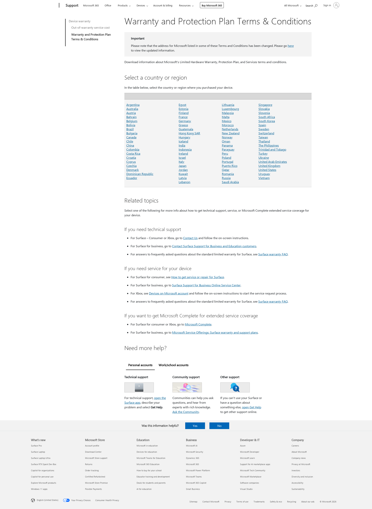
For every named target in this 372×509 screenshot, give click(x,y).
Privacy (228, 501)
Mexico (226, 121)
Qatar (225, 170)
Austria (131, 113)
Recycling (291, 501)
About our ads (307, 501)
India (182, 145)
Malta (225, 117)
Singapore (265, 105)
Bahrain (131, 117)
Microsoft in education (147, 445)
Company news (299, 458)
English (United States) (47, 500)
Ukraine (263, 157)
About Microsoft (299, 451)
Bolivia (130, 125)
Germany (185, 121)
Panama (227, 145)
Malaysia (228, 113)
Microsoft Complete (198, 324)
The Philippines (268, 145)
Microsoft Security (194, 451)
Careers (295, 445)
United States (267, 170)
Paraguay (228, 149)
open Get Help (251, 407)
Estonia (183, 109)
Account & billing (162, 5)
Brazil (130, 129)
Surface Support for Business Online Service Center (206, 285)
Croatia (131, 157)
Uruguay (264, 174)
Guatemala (186, 129)
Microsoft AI (191, 445)
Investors (296, 470)
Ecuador (131, 178)
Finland (184, 113)
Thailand (264, 141)
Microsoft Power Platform (198, 470)
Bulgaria (131, 133)
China (130, 145)
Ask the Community (185, 412)
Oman (226, 141)
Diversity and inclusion (302, 476)
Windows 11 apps (39, 489)
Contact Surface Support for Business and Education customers (214, 246)
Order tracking (92, 470)
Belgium (131, 121)
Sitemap (193, 501)
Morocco (228, 125)
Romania (228, 174)
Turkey (263, 153)
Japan (182, 166)
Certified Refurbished (95, 476)
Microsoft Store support (96, 458)
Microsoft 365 (91, 5)
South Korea (266, 121)
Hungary (184, 137)
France (183, 117)
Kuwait (183, 174)
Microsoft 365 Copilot (196, 482)
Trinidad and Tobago (272, 149)
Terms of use (242, 501)
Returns (88, 464)
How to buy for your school (149, 470)
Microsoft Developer (249, 451)
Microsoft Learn (247, 458)
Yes (195, 426)
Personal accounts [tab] (140, 365)
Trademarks (259, 501)
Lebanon (184, 182)
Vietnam (264, 178)
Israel (182, 157)
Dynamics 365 (192, 458)
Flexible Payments (93, 489)
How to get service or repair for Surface (197, 277)
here (291, 46)
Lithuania (228, 105)
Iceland (183, 141)
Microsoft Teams (194, 476)
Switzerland (266, 133)
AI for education (144, 489)
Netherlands (230, 129)
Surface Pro (36, 445)
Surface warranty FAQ (273, 254)
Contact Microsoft (210, 501)
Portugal (227, 162)
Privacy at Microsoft (301, 464)
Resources (185, 5)
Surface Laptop (38, 451)
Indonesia (185, 149)
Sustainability (298, 489)
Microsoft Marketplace (250, 476)
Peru (225, 153)
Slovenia (264, 113)
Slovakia (264, 109)
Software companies (249, 482)
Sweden (263, 129)
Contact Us (190, 238)
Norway (227, 137)
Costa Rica (133, 153)
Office (108, 5)
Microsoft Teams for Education (151, 458)
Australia (132, 109)
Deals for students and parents (151, 482)
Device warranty (79, 21)
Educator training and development (153, 476)
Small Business (193, 489)
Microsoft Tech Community (252, 470)
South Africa (266, 117)
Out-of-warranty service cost (90, 27)
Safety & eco (276, 501)
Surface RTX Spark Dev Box (43, 464)
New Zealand (230, 133)
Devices (141, 5)
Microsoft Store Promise (96, 482)
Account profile (92, 445)
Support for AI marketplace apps (255, 464)
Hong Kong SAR (189, 133)
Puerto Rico (229, 166)
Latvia (183, 178)
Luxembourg (230, 109)
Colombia (132, 149)
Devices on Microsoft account (168, 293)
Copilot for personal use (42, 476)
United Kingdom (269, 166)
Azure (242, 445)
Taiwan (263, 137)
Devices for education (147, 451)
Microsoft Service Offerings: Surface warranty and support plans (215, 332)
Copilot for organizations (42, 470)
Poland (226, 157)
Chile (129, 141)
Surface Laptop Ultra (40, 458)
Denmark (132, 170)
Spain (262, 125)
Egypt (182, 105)
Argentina (133, 105)
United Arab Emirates (272, 162)
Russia (226, 178)
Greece (183, 125)
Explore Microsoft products (43, 482)
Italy (181, 162)
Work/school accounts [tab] (174, 365)
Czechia (131, 166)
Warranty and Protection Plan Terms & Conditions (91, 36)
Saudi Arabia (230, 182)
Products (123, 5)
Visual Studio (246, 489)
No (219, 426)
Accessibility (297, 482)
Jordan (183, 170)
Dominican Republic (139, 174)
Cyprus (131, 162)
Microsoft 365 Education (148, 464)
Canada (131, 137)
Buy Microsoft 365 (212, 5)
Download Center (93, 451)
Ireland (183, 153)
